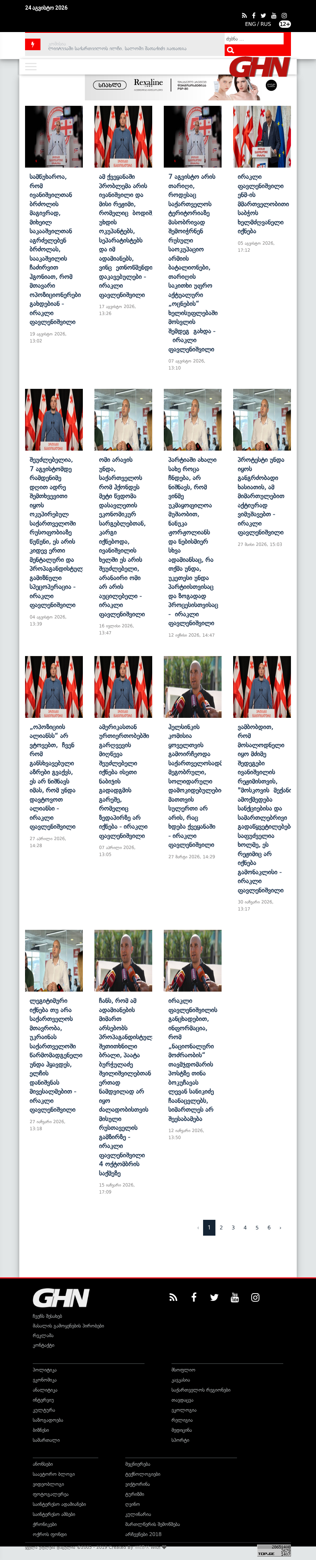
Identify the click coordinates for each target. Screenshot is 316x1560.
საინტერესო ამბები (54, 1514)
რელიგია (182, 1420)
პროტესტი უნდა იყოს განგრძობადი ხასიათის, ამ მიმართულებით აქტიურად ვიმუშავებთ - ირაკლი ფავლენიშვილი (261, 496)
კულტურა (44, 1410)
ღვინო (132, 1504)
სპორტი (180, 1440)
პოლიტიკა (45, 1370)
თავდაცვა (182, 1400)
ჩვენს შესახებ (47, 1316)
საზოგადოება (48, 1420)
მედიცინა (181, 1430)
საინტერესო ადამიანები (59, 1504)
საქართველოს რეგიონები (200, 1390)
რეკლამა (43, 1335)
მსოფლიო (183, 1370)
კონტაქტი (43, 1345)
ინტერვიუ (43, 1400)
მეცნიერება (137, 1464)
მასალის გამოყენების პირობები (68, 1326)
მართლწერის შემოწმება (152, 1524)
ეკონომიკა (45, 1380)
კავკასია (180, 1380)
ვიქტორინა (137, 1484)
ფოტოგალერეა (51, 1494)
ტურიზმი (134, 1494)
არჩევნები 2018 (143, 1534)
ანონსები (43, 1464)
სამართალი (46, 1440)
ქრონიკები (45, 1524)
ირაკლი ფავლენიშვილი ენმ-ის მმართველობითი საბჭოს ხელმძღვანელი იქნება (263, 204)
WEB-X (142, 1547)
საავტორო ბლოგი (54, 1474)
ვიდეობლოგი (48, 1484)
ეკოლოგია (184, 1410)
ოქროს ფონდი (50, 1534)
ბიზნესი (41, 1430)
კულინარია (138, 1514)
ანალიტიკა (45, 1390)
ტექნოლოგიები (142, 1474)
